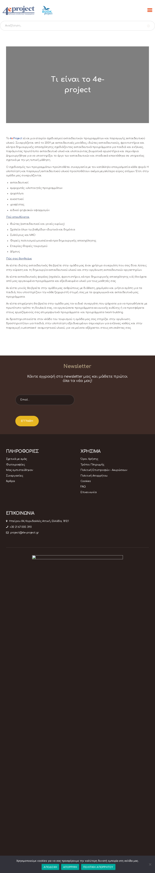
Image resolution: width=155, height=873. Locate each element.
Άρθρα (10, 481)
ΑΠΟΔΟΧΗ (50, 867)
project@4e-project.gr (24, 532)
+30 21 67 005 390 (20, 527)
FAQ (83, 486)
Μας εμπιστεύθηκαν (19, 470)
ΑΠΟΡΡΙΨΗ (70, 867)
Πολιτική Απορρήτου (94, 475)
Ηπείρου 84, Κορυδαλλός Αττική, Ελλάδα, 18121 (39, 521)
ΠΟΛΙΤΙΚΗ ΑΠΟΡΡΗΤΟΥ (98, 867)
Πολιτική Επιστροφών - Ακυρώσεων (104, 470)
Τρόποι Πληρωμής (92, 464)
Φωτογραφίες (15, 464)
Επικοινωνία (89, 492)
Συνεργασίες (14, 475)
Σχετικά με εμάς (16, 459)
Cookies (86, 481)
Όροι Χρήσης (89, 459)
